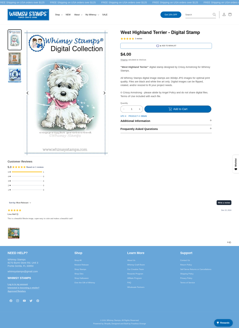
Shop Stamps (80, 269)
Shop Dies (78, 274)
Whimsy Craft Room (136, 265)
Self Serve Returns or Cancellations (195, 269)
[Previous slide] (27, 93)
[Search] (214, 14)
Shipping (123, 60)
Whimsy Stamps (114, 320)
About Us (131, 260)
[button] (58, 14)
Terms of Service (187, 282)
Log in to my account (18, 284)
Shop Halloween (81, 278)
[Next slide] (104, 93)
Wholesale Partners (135, 287)
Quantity (124, 103)
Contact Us (185, 260)
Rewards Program (135, 274)
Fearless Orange (138, 323)
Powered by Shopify (102, 323)
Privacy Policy (186, 278)
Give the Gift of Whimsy (84, 282)
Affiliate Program (134, 278)
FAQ (129, 282)
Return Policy (186, 265)
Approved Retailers (17, 291)
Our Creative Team (135, 269)
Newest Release (81, 265)
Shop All (77, 260)
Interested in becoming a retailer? (23, 288)
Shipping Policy (186, 274)
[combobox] (200, 14)
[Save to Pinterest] (104, 33)
